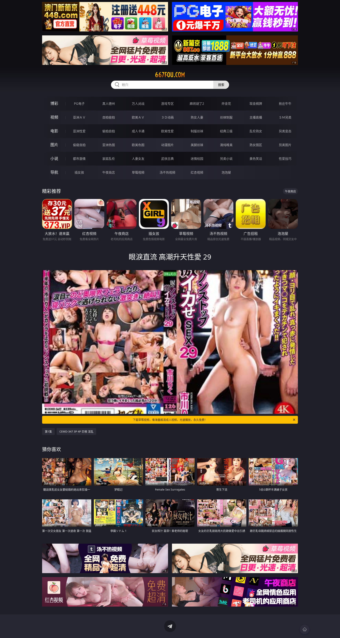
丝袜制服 (226, 117)
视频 (54, 117)
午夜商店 (108, 172)
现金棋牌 (255, 103)
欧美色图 (138, 145)
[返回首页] (304, 629)
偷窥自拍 (79, 145)
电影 (54, 131)
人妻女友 (138, 159)
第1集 (48, 431)
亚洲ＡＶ (79, 117)
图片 (54, 144)
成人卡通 (138, 131)
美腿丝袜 (197, 145)
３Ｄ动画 (167, 117)
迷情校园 (197, 159)
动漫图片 (167, 145)
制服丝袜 (197, 131)
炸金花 (226, 103)
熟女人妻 (197, 117)
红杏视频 (197, 172)
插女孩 (79, 172)
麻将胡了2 (197, 103)
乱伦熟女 (255, 131)
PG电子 (79, 103)
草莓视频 (138, 172)
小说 (54, 158)
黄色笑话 (255, 159)
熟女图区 (255, 145)
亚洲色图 (108, 145)
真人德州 (108, 103)
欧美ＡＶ (138, 117)
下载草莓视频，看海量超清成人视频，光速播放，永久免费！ (170, 420)
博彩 (54, 103)
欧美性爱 (167, 131)
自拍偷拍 (108, 117)
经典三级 (226, 131)
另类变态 (285, 131)
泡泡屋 (226, 172)
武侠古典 (167, 159)
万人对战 (138, 103)
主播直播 (255, 117)
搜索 (221, 85)
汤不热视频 (167, 172)
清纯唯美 (226, 145)
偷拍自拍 (108, 131)
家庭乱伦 (108, 159)
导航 (54, 172)
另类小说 (226, 159)
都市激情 (79, 159)
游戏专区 (167, 103)
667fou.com (170, 75)
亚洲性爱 (79, 131)
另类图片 (285, 145)
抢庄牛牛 (285, 103)
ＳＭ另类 (285, 117)
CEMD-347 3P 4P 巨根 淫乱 (76, 431)
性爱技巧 (285, 159)
